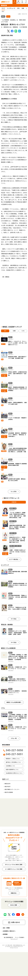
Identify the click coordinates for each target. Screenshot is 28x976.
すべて (3, 8)
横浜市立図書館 (9, 792)
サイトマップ (14, 939)
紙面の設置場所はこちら (12, 769)
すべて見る (13, 619)
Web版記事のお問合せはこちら (14, 773)
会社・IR (18, 2)
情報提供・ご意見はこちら (13, 758)
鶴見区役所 (7, 783)
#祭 (3, 276)
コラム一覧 (14, 738)
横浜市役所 (7, 786)
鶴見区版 (4, 5)
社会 (23, 8)
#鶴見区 (7, 276)
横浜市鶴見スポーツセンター (12, 789)
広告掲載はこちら (10, 766)
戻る (3, 11)
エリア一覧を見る (13, 559)
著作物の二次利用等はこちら (13, 762)
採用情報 (5, 934)
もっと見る (14, 491)
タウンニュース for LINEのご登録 (13, 864)
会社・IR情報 (6, 928)
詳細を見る (14, 893)
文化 (18, 8)
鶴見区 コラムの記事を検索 (14, 702)
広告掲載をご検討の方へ (9, 931)
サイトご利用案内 (19, 937)
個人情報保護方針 (8, 937)
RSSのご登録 (13, 905)
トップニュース (11, 8)
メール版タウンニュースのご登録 (13, 869)
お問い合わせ (15, 922)
